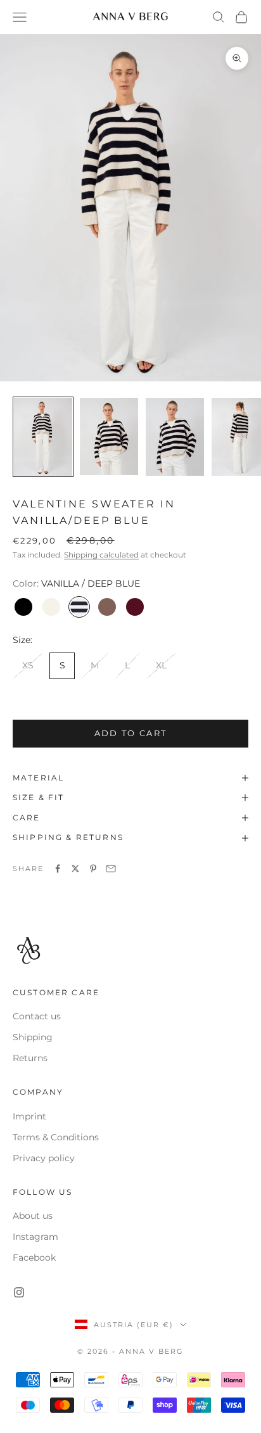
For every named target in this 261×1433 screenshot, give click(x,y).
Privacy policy (44, 1158)
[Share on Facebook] (58, 868)
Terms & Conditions (56, 1137)
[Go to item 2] (109, 436)
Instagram (35, 1236)
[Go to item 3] (174, 437)
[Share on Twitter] (75, 868)
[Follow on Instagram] (19, 1292)
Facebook (34, 1257)
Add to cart (130, 733)
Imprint (29, 1116)
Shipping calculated (101, 554)
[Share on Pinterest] (93, 868)
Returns (30, 1058)
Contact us (37, 1016)
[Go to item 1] (43, 437)
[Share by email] (111, 868)
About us (33, 1215)
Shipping (33, 1037)
